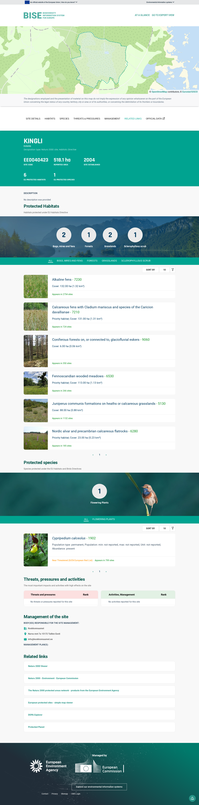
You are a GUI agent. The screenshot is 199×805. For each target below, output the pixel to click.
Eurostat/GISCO (190, 91)
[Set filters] (172, 270)
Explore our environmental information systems (99, 787)
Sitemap (64, 794)
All (51, 261)
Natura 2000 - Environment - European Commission (53, 678)
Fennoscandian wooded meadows (83, 376)
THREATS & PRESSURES (87, 119)
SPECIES (64, 119)
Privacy (55, 794)
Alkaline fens (67, 279)
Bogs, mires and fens (70, 261)
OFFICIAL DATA (154, 119)
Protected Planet (36, 727)
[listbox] (51, 2)
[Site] (78, 15)
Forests (92, 261)
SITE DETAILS (33, 119)
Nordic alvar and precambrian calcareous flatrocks (95, 431)
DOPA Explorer (35, 715)
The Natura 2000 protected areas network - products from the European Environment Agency (73, 690)
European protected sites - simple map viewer (50, 702)
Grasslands (109, 261)
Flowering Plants (103, 519)
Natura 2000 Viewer (38, 666)
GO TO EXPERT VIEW (163, 15)
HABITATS (50, 119)
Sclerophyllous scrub (136, 261)
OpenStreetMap (159, 91)
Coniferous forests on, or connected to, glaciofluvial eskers (101, 340)
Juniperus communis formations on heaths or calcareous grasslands (109, 404)
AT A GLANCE (142, 15)
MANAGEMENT (112, 119)
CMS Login (75, 794)
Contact (45, 794)
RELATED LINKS (133, 119)
